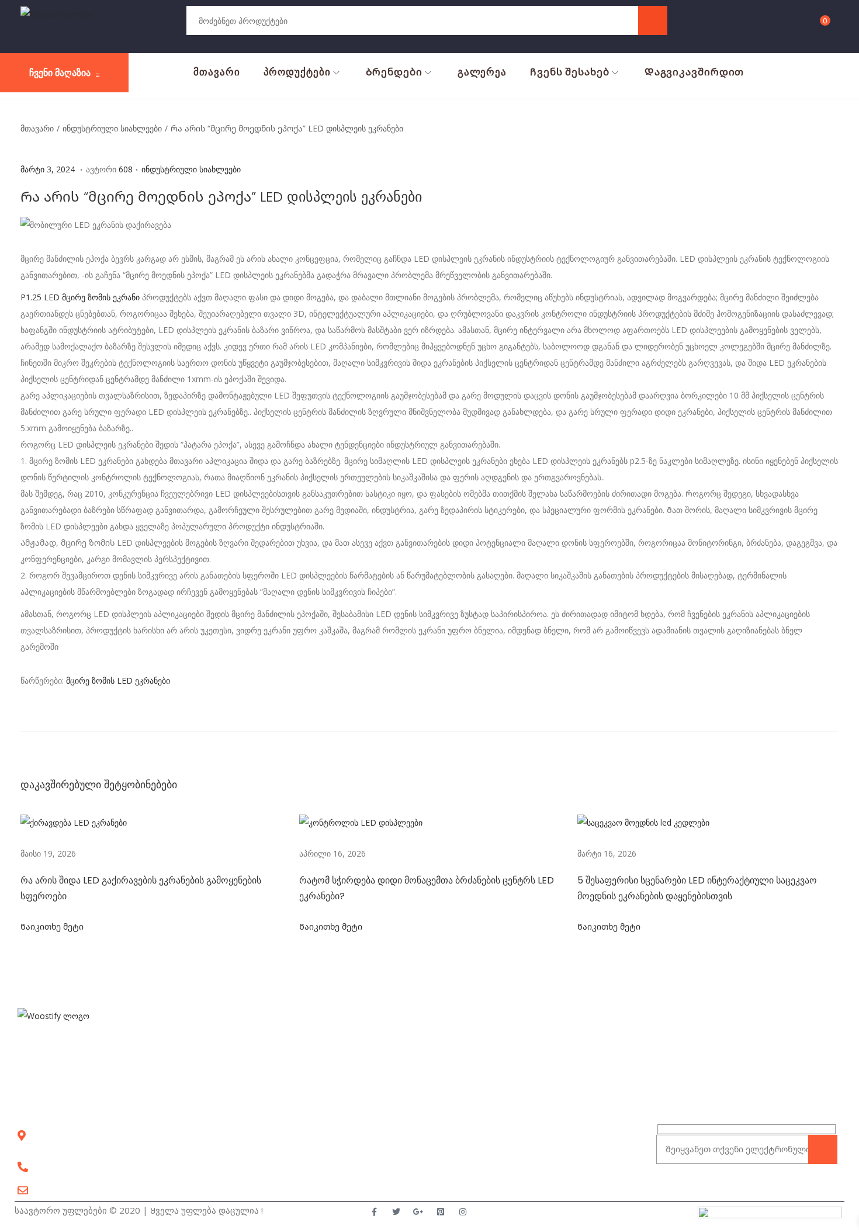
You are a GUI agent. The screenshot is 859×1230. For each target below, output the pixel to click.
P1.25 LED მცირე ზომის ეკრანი (80, 297)
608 (126, 169)
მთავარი (37, 128)
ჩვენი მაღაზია (60, 72)
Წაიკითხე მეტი (52, 926)
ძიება (652, 20)
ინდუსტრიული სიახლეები (112, 128)
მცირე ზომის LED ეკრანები (118, 680)
